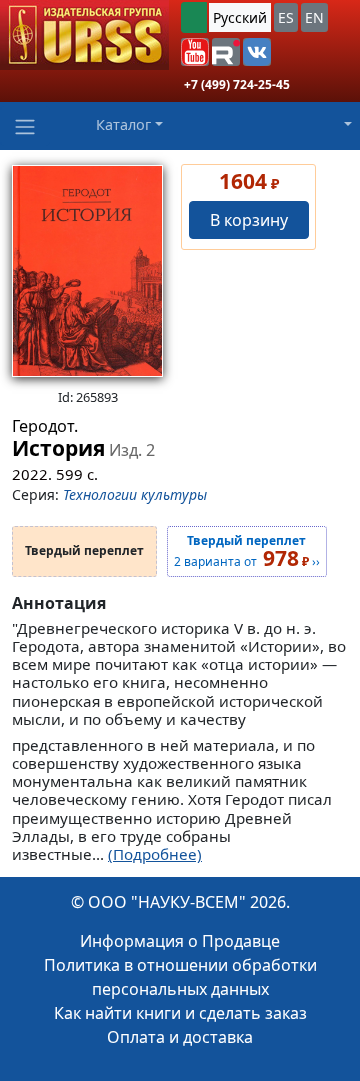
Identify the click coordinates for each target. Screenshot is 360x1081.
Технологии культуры (135, 494)
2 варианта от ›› (247, 552)
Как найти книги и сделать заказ (180, 1013)
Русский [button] (240, 17)
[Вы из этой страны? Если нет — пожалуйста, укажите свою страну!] (194, 17)
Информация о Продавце (180, 941)
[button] (195, 52)
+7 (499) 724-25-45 (237, 84)
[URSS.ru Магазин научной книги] (84, 35)
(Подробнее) (155, 854)
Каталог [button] (123, 124)
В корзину (249, 220)
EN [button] (314, 17)
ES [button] (286, 17)
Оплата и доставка (180, 1037)
